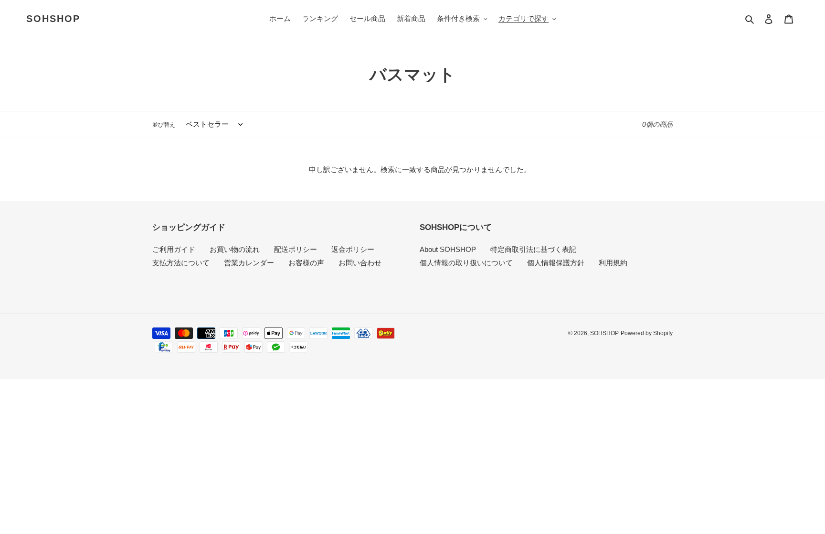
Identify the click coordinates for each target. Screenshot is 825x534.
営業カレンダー (249, 263)
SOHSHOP (53, 18)
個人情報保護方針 (555, 263)
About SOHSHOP (448, 249)
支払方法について (181, 263)
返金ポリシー (352, 249)
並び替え (163, 124)
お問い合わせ (359, 263)
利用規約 (613, 263)
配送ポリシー (295, 249)
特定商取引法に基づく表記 (533, 249)
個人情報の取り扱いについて (466, 263)
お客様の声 (306, 263)
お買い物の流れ (235, 249)
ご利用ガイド (173, 249)
